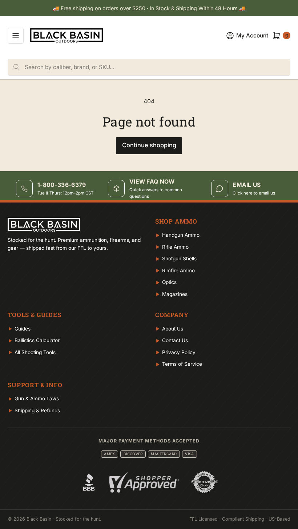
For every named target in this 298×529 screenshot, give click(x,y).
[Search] (16, 67)
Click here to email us (254, 193)
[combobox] (157, 67)
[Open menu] (16, 36)
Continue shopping (149, 145)
